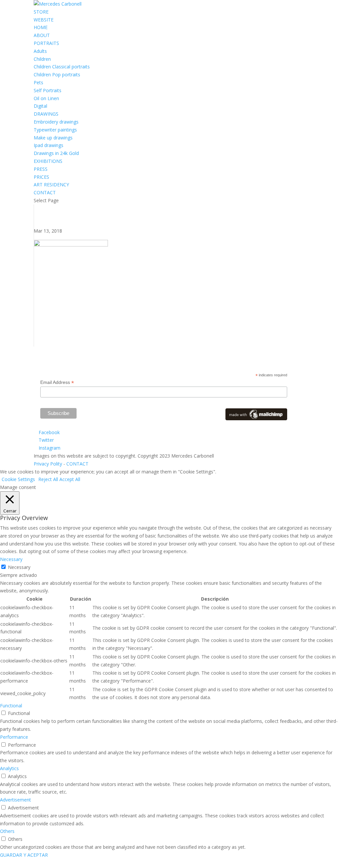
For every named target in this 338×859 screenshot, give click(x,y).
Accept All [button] (69, 479)
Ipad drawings (48, 145)
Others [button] (7, 831)
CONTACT (45, 192)
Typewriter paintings (55, 130)
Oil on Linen (46, 98)
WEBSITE (43, 20)
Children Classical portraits (62, 66)
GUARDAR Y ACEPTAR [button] (24, 855)
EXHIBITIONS (48, 161)
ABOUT (42, 35)
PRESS (41, 169)
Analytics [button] (9, 768)
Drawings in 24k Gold (56, 153)
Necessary (19, 567)
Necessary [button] (11, 559)
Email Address (57, 382)
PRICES (41, 177)
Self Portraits (47, 90)
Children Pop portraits (57, 74)
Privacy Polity (48, 464)
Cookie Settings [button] (18, 479)
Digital (40, 106)
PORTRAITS (46, 43)
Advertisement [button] (15, 800)
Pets (38, 82)
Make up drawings (53, 137)
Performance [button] (14, 737)
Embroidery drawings (56, 122)
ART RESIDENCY (51, 184)
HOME (41, 27)
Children (42, 59)
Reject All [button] (48, 479)
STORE (41, 12)
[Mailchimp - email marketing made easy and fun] (256, 418)
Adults (40, 51)
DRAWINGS (46, 114)
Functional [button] (11, 705)
